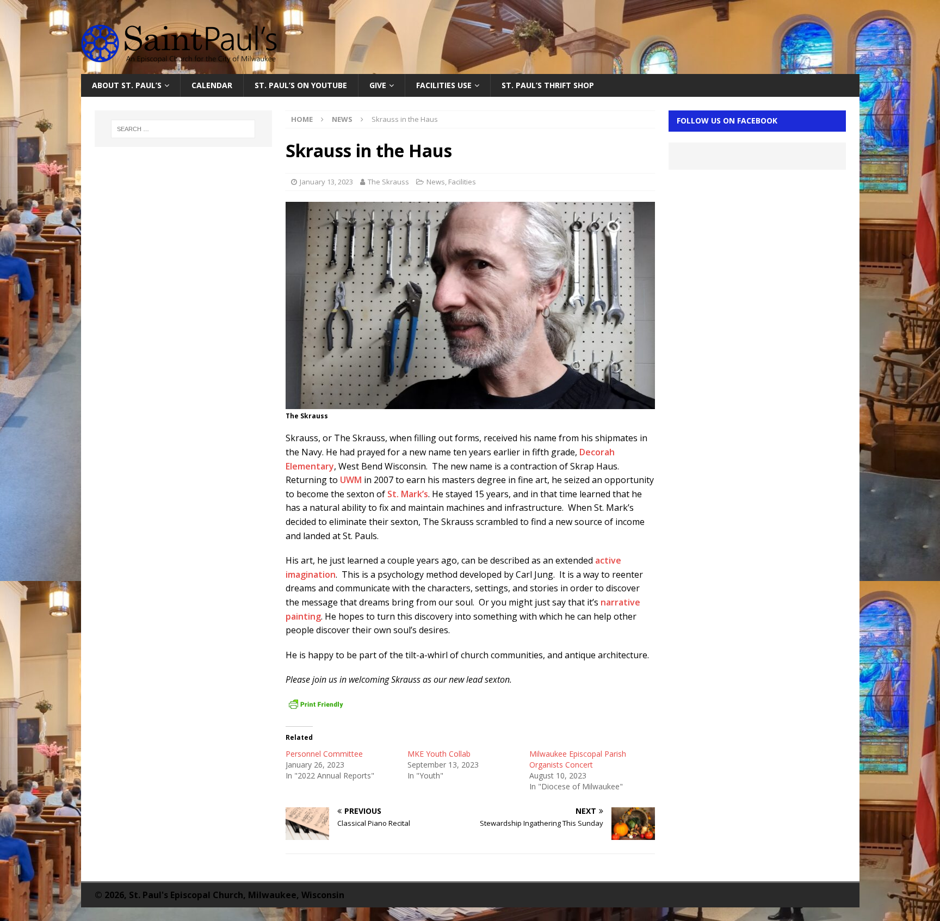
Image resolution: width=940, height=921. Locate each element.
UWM (351, 480)
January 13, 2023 (326, 182)
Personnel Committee (324, 754)
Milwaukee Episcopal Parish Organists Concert (577, 759)
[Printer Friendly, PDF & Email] (316, 704)
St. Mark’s (407, 494)
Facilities (462, 182)
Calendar (211, 85)
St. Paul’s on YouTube (301, 85)
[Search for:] (183, 129)
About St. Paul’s (127, 85)
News (435, 182)
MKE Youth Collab (439, 754)
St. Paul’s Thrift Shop (548, 85)
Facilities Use (444, 85)
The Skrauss (388, 182)
